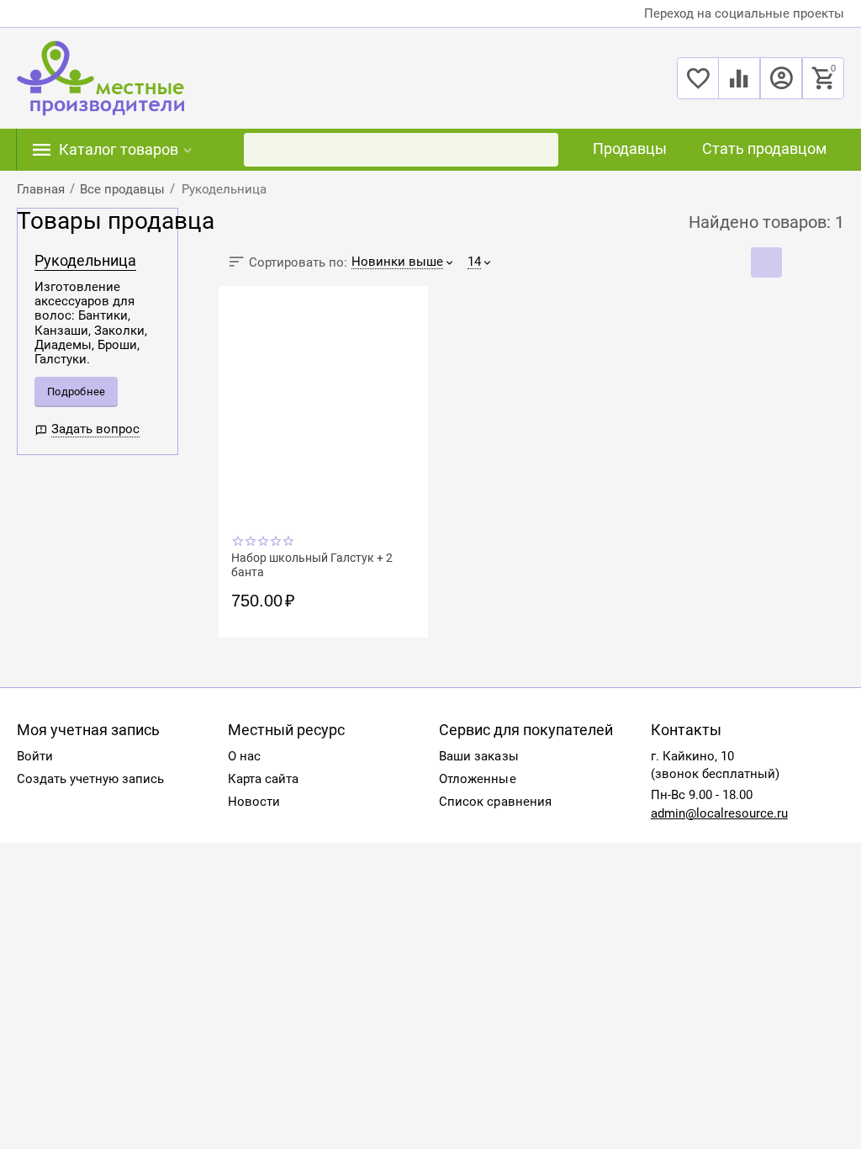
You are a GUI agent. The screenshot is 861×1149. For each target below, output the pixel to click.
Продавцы (630, 148)
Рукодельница (85, 260)
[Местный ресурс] (100, 77)
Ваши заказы (478, 756)
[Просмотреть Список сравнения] (739, 87)
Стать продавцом (764, 148)
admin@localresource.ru (719, 813)
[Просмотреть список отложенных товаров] (697, 87)
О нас (244, 756)
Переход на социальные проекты (744, 13)
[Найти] (541, 150)
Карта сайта (263, 778)
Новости (254, 801)
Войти (35, 756)
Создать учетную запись (90, 778)
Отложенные (477, 778)
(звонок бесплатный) (715, 773)
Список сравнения (495, 801)
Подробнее (76, 391)
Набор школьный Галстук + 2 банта (312, 564)
